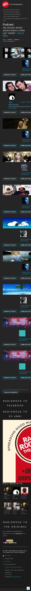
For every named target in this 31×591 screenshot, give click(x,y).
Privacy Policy (9, 567)
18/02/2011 (24, 340)
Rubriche (16, 39)
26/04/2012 (25, 307)
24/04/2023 (27, 70)
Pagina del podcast (10, 74)
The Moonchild (13, 103)
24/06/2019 (27, 141)
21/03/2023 (13, 108)
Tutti (4, 39)
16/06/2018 (26, 174)
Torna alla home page (10, 392)
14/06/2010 (24, 373)
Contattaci (8, 561)
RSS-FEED (8, 555)
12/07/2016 (27, 274)
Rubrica (23, 102)
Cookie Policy (18, 567)
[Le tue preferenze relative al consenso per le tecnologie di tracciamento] (28, 588)
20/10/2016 (25, 240)
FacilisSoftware (16, 577)
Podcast (10, 39)
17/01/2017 (27, 207)
